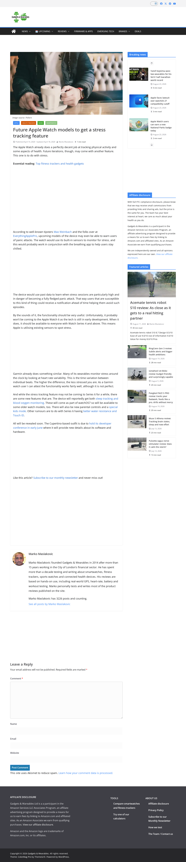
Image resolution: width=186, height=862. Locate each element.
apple (16, 123)
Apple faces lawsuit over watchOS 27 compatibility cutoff (160, 100)
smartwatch (51, 123)
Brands (123, 31)
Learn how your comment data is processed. (86, 773)
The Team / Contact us (160, 834)
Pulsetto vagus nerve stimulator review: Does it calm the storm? (160, 443)
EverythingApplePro (25, 236)
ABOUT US (151, 798)
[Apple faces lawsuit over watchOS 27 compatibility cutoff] (138, 101)
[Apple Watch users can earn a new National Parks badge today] (138, 124)
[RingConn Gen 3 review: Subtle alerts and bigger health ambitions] (137, 355)
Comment (16, 678)
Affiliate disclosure (158, 803)
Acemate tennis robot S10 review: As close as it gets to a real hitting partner (150, 310)
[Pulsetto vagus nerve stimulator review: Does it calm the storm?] (137, 448)
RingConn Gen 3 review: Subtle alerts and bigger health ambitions (160, 351)
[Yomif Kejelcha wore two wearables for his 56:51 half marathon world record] (138, 74)
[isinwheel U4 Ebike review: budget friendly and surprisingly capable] (137, 378)
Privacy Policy (156, 810)
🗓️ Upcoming (42, 31)
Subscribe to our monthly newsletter (55, 477)
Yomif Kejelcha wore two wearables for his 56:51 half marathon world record (161, 75)
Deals (138, 31)
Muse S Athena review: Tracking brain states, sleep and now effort (160, 421)
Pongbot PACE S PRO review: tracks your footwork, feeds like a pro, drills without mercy (161, 398)
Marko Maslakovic (66, 142)
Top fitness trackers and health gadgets (60, 163)
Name (13, 724)
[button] (29, 31)
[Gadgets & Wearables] (13, 31)
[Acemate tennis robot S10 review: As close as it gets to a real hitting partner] (152, 284)
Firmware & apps (83, 31)
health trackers (28, 123)
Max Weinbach (63, 232)
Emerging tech (105, 31)
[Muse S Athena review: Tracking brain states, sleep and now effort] (137, 425)
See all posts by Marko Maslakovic (49, 604)
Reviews (62, 31)
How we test (155, 827)
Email (13, 738)
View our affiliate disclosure (38, 824)
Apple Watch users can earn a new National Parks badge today (161, 126)
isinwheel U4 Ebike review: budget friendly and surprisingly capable (161, 373)
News (25, 31)
